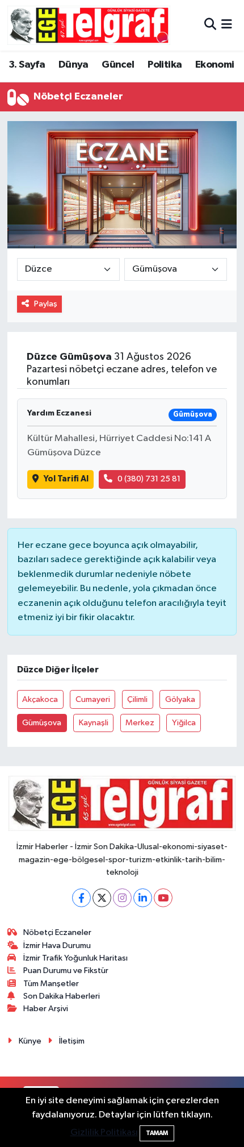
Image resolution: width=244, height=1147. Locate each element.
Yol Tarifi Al (66, 479)
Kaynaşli (93, 722)
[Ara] (210, 25)
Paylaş (45, 304)
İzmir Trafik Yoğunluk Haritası (75, 958)
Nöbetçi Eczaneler (57, 932)
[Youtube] (163, 897)
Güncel (118, 65)
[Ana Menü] (226, 25)
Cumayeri (92, 699)
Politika (165, 65)
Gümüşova (41, 722)
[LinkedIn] (142, 897)
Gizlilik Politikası (104, 1132)
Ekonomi (214, 65)
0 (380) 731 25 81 (148, 479)
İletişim (72, 1041)
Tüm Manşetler (51, 983)
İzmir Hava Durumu (57, 945)
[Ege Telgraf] (88, 25)
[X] (101, 897)
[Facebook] (81, 897)
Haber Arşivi (45, 1008)
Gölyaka (180, 699)
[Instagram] (122, 897)
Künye (30, 1041)
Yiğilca (184, 722)
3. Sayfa (27, 65)
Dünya (73, 65)
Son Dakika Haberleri (61, 996)
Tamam (157, 1133)
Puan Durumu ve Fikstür (65, 970)
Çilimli (137, 699)
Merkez (139, 722)
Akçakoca (40, 699)
